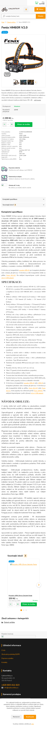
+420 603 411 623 (10, 685)
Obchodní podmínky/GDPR (10, 654)
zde (32, 724)
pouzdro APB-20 (24, 270)
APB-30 (40, 383)
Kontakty (4, 662)
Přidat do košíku (23, 124)
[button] (21, 610)
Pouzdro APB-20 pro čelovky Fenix (20, 595)
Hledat (40, 16)
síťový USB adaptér (7, 278)
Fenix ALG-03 (11, 275)
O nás (3, 650)
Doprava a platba (7, 658)
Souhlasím (30, 717)
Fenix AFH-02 (38, 390)
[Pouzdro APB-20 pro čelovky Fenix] (23, 577)
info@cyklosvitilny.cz (11, 688)
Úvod (2, 22)
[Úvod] (10, 9)
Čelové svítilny (11, 22)
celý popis (37, 100)
